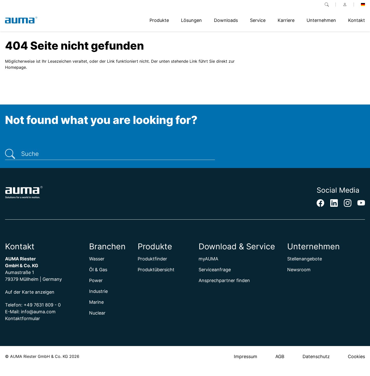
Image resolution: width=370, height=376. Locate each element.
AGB (279, 356)
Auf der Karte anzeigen (29, 292)
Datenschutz (316, 356)
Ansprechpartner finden (224, 280)
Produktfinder (152, 258)
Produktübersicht (156, 269)
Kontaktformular (22, 318)
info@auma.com (38, 311)
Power (96, 280)
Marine (96, 302)
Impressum (245, 356)
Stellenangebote (304, 258)
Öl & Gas (98, 269)
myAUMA (208, 258)
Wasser (96, 258)
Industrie (98, 291)
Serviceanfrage (215, 269)
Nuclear (97, 313)
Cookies (356, 356)
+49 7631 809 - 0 (42, 304)
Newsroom (299, 269)
